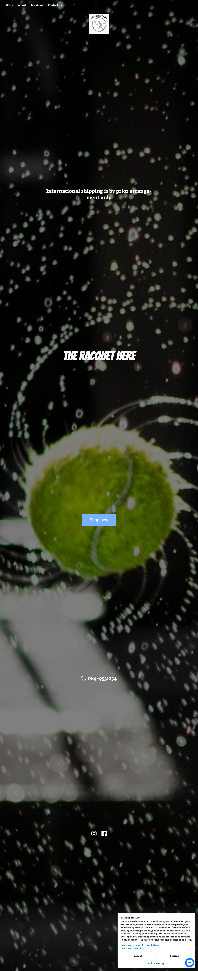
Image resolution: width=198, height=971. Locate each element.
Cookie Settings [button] (156, 963)
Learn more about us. (133, 948)
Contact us (55, 5)
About (22, 5)
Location (37, 5)
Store (9, 5)
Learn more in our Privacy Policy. (140, 945)
